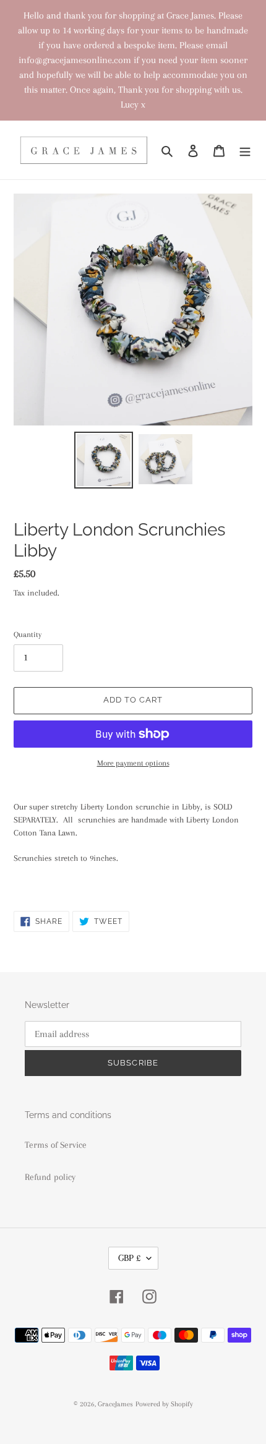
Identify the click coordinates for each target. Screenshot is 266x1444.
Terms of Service (56, 1145)
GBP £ (129, 1257)
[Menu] (245, 150)
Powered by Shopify (164, 1404)
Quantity (27, 634)
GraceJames (115, 1404)
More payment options (133, 763)
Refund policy (50, 1177)
